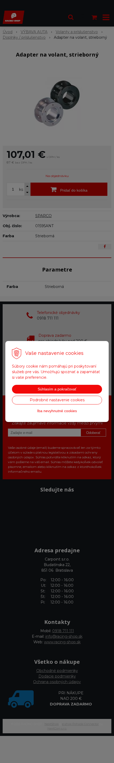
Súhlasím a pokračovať (57, 389)
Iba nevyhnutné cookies (57, 411)
